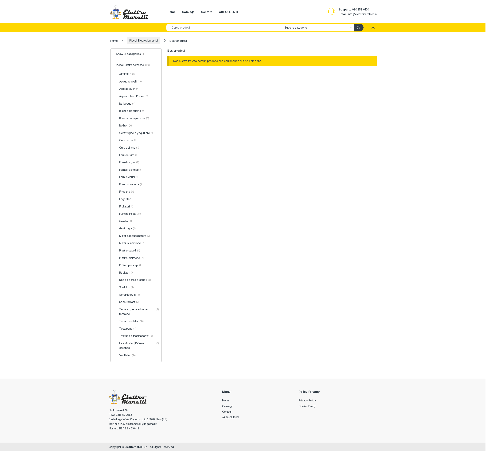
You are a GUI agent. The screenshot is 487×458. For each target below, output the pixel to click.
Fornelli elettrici (130, 169)
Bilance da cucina (132, 110)
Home (171, 12)
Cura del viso (129, 147)
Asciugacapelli (130, 81)
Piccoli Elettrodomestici (143, 40)
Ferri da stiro (128, 155)
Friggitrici (126, 191)
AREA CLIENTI (228, 12)
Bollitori (125, 125)
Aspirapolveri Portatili (134, 96)
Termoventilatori (131, 321)
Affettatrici (127, 74)
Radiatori (126, 272)
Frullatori (126, 206)
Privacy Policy (307, 400)
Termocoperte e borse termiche (139, 311)
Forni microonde (130, 184)
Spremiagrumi (129, 294)
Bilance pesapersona (134, 118)
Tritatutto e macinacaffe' (136, 335)
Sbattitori (126, 287)
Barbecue (127, 103)
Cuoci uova (127, 140)
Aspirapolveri (129, 88)
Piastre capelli (129, 250)
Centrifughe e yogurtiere (136, 133)
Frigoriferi (126, 199)
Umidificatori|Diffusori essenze (139, 345)
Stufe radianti (129, 301)
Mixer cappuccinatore (134, 235)
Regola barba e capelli (135, 279)
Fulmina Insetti (130, 213)
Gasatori (125, 221)
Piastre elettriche (131, 257)
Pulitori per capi (130, 265)
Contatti (206, 12)
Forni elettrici (128, 177)
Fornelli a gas (129, 162)
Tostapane (127, 328)
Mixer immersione (132, 243)
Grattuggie (127, 228)
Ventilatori (127, 355)
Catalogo (188, 12)
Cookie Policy (307, 406)
